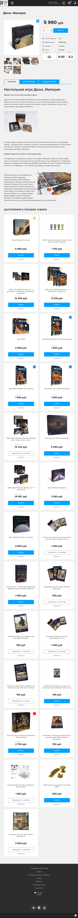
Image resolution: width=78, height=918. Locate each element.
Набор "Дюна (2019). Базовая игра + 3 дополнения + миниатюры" (57, 290)
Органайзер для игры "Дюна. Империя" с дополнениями (21, 786)
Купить (61, 30)
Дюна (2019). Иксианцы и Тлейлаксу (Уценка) (57, 339)
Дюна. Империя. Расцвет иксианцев (21, 537)
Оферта (39, 872)
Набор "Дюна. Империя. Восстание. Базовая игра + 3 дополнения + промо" (21, 439)
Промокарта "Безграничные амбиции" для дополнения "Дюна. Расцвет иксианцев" (21, 687)
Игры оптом (39, 888)
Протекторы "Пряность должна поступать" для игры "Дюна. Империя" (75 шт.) (57, 538)
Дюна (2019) (21, 339)
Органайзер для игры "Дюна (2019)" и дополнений (21, 835)
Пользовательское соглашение (39, 875)
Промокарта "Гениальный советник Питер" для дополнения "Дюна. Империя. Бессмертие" (57, 737)
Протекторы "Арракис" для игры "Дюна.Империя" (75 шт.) (57, 637)
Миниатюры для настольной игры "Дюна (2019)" (57, 786)
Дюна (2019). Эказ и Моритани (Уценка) (57, 389)
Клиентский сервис (39, 885)
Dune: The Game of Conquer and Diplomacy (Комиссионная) (21, 736)
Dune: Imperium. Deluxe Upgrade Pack (57, 438)
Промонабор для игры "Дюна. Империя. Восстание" (57, 588)
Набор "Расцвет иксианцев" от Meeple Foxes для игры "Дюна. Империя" (57, 241)
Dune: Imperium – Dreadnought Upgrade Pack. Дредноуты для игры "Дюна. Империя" (21, 588)
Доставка (39, 881)
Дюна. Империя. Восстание (21, 240)
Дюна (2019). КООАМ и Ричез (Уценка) (21, 389)
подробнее (21, 259)
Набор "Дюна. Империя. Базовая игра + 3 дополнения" (21, 488)
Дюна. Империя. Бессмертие (57, 488)
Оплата (39, 878)
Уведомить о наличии (21, 453)
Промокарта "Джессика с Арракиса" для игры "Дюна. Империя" (21, 637)
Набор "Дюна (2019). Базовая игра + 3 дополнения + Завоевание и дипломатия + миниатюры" (21, 291)
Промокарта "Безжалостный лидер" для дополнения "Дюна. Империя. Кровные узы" (57, 687)
